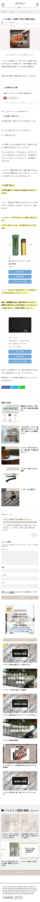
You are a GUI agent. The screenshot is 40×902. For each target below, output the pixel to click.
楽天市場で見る (20, 276)
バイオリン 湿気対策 (9, 25)
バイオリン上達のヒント (13, 448)
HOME (3, 7)
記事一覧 (12, 12)
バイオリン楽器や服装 (9, 22)
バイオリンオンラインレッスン (31, 7)
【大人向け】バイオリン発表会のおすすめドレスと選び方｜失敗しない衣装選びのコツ (29, 430)
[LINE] (22, 387)
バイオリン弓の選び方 (28, 489)
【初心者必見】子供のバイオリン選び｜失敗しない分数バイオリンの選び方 (29, 835)
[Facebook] (5, 387)
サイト (3, 582)
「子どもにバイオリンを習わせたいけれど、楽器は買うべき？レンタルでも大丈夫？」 (10, 835)
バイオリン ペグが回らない (21, 24)
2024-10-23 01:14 (8, 522)
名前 (3, 567)
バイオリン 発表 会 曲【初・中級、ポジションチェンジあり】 (19, 793)
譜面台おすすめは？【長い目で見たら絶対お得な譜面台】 (29, 408)
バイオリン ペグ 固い (8, 24)
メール (3, 575)
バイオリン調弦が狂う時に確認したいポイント (19, 103)
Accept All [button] (19, 897)
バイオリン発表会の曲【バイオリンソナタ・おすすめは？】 (20, 715)
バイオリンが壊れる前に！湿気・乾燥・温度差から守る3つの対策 (10, 863)
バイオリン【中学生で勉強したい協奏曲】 (15, 690)
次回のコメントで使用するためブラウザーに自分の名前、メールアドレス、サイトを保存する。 (19, 592)
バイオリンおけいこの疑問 (14, 7)
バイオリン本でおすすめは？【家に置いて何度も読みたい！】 (29, 450)
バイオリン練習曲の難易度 (10, 740)
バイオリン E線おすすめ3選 (28, 861)
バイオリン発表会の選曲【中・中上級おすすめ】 (17, 664)
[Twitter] (14, 387)
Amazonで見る (20, 272)
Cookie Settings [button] (8, 897)
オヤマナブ (20, 3)
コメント (4, 549)
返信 (34, 535)
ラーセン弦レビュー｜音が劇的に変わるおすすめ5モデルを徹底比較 (20, 766)
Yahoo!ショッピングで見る (20, 281)
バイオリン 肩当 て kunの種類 (29, 470)
